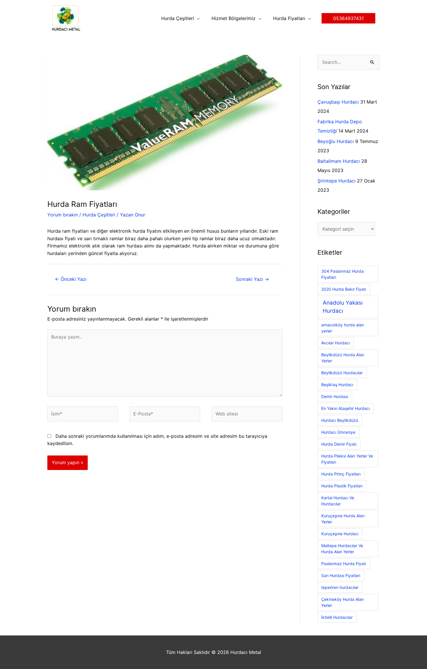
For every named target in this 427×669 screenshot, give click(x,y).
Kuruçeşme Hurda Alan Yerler (343, 518)
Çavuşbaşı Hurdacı (338, 102)
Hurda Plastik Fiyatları (342, 485)
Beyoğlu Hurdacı (335, 141)
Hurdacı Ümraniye (338, 432)
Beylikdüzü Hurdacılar (342, 372)
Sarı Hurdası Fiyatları (340, 575)
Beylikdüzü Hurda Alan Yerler (342, 357)
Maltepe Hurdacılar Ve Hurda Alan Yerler (342, 548)
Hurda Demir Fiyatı (338, 444)
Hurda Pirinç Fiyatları (340, 473)
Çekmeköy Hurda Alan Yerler (342, 602)
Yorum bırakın (62, 215)
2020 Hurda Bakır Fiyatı (343, 289)
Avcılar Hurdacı (335, 342)
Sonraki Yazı (252, 279)
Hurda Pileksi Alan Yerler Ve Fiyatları (347, 458)
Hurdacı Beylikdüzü (339, 420)
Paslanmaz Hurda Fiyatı (343, 563)
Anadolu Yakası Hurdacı (343, 306)
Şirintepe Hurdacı (336, 181)
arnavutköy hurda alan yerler (342, 327)
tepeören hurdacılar (339, 587)
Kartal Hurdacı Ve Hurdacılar (337, 500)
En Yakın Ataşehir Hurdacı (345, 408)
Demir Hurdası (334, 396)
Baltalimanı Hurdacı (338, 161)
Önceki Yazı (71, 279)
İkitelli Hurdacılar (337, 617)
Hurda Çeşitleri (98, 215)
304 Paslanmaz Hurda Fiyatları (342, 274)
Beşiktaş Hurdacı (337, 384)
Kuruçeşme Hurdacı (339, 533)
